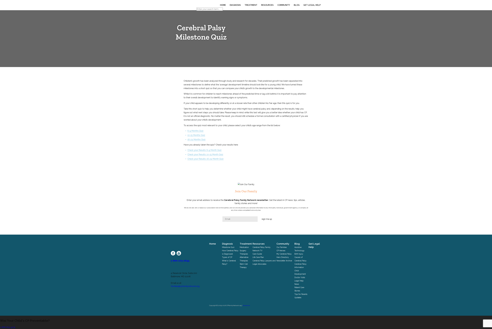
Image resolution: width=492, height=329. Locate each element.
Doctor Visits (299, 277)
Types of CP (227, 257)
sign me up (267, 219)
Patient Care (299, 287)
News (296, 284)
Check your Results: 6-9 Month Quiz (204, 150)
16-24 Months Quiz (196, 139)
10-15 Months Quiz (196, 135)
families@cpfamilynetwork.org (185, 286)
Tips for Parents (300, 294)
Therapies (244, 254)
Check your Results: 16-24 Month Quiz (205, 159)
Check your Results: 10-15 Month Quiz (205, 154)
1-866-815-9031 (7, 327)
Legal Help (299, 281)
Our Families (281, 247)
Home (223, 5)
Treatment (251, 5)
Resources (267, 5)
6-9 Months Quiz (195, 131)
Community (283, 5)
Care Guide (257, 254)
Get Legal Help (312, 5)
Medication (244, 247)
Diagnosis (235, 5)
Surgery (243, 251)
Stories (297, 291)
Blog (297, 5)
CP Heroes (280, 251)
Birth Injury (298, 254)
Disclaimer (246, 305)
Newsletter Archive (284, 261)
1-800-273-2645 (180, 260)
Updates (297, 298)
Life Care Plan (258, 257)
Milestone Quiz (228, 247)
